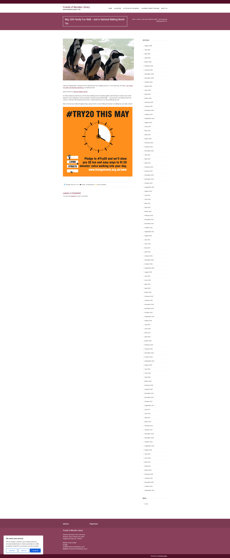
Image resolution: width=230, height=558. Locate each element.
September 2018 (149, 361)
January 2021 (149, 256)
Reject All (23, 550)
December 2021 (149, 219)
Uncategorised (90, 184)
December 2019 (149, 304)
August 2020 (148, 272)
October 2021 (149, 227)
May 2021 (147, 248)
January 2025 (149, 106)
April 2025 (147, 94)
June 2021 (148, 244)
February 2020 (149, 296)
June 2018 (148, 373)
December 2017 (149, 393)
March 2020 (148, 292)
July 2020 (147, 276)
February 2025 (149, 102)
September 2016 (149, 446)
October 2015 (149, 486)
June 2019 (148, 328)
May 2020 (147, 284)
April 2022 (147, 207)
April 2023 (147, 163)
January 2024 (149, 146)
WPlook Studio (162, 556)
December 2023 (149, 151)
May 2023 (147, 159)
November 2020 (149, 260)
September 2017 (149, 405)
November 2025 (149, 78)
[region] (23, 545)
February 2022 (149, 215)
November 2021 (149, 223)
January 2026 (149, 70)
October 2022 (149, 183)
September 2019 (149, 316)
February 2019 (149, 345)
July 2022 (147, 195)
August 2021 (148, 235)
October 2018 (149, 357)
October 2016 (149, 442)
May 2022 (147, 203)
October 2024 (149, 114)
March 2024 (148, 138)
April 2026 (147, 58)
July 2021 (147, 239)
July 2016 (147, 454)
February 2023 (149, 167)
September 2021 (149, 231)
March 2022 (148, 211)
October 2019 (149, 312)
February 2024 (149, 142)
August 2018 (148, 365)
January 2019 (149, 349)
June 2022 (148, 199)
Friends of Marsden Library (76, 7)
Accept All (35, 550)
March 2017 (148, 421)
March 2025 (148, 98)
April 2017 (147, 417)
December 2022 (149, 175)
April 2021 (147, 252)
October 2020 (149, 264)
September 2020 (149, 268)
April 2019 (147, 336)
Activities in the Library (131, 8)
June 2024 (148, 126)
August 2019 (148, 320)
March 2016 (148, 470)
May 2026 (147, 54)
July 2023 (147, 155)
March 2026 (148, 62)
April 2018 (147, 377)
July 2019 (147, 324)
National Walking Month (80, 91)
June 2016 (148, 458)
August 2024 (148, 122)
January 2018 (149, 389)
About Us (164, 8)
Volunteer (117, 8)
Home (110, 8)
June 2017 (148, 413)
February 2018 (149, 385)
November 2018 (149, 353)
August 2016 (148, 450)
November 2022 (149, 179)
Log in (146, 504)
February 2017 (149, 425)
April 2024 (147, 134)
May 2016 (147, 462)
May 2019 (147, 332)
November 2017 (149, 397)
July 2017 (147, 409)
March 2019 (148, 341)
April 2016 (147, 466)
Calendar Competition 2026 (150, 8)
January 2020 (149, 300)
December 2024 (149, 110)
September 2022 (149, 187)
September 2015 (149, 490)
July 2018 (147, 369)
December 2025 (149, 74)
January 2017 (149, 429)
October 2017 (149, 401)
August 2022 (148, 191)
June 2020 (148, 280)
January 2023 (149, 171)
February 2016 (149, 474)
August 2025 (148, 86)
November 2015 (149, 482)
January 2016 (149, 478)
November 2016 (149, 438)
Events (139, 19)
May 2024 (147, 130)
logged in (73, 196)
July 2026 (147, 49)
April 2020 (147, 288)
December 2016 (149, 433)
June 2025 (148, 90)
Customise (12, 550)
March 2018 (148, 381)
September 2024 (149, 118)
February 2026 (149, 66)
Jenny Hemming (101, 184)
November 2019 (149, 308)
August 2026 (148, 45)
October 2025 (149, 82)
